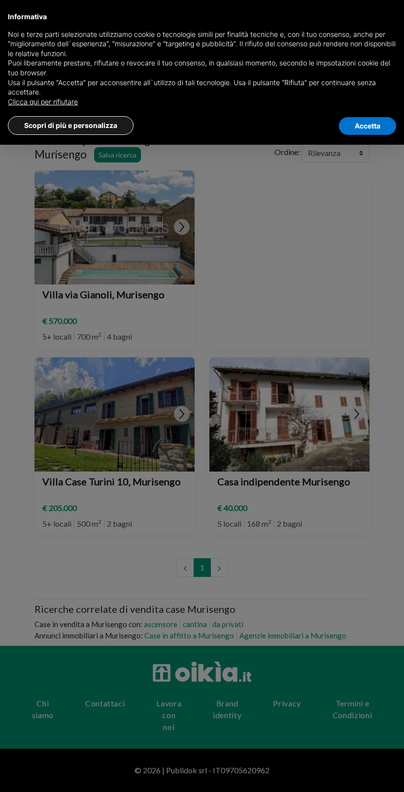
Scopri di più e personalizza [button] (70, 125)
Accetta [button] (367, 126)
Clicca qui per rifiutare (43, 101)
